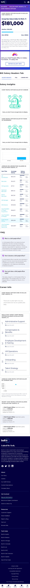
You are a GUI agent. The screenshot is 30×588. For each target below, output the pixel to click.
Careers (3, 478)
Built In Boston (5, 537)
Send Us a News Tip (6, 503)
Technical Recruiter (3, 190)
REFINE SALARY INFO (15, 64)
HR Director (4, 205)
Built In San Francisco (7, 553)
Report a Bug (4, 519)
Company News (5, 488)
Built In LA (4, 547)
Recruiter (3, 181)
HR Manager (4, 200)
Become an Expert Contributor (9, 500)
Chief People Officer (4, 220)
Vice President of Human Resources (5, 226)
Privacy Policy (15, 576)
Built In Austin (5, 534)
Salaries (4, 6)
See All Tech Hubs (6, 560)
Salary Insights (6, 77)
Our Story (4, 475)
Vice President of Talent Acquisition (5, 210)
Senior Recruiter (3, 195)
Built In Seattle (5, 556)
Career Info (24, 77)
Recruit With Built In (6, 497)
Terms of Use (15, 579)
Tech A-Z (3, 522)
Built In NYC (4, 550)
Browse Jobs (4, 525)
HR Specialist (5, 186)
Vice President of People (5, 215)
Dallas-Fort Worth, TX (17, 6)
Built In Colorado (5, 544)
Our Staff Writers (6, 482)
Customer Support (6, 512)
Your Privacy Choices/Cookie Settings (15, 581)
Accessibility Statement (15, 571)
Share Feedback (5, 515)
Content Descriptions (7, 485)
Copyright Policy (15, 573)
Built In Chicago (5, 540)
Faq (16, 77)
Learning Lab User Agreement (15, 568)
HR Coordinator (4, 176)
